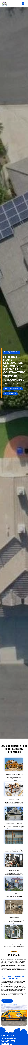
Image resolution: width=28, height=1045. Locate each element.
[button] (23, 3)
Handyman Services (14, 870)
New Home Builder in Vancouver (14, 774)
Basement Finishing (14, 917)
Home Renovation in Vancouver (14, 823)
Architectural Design (14, 799)
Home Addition (14, 893)
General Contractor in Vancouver (14, 847)
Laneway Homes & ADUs (14, 942)
